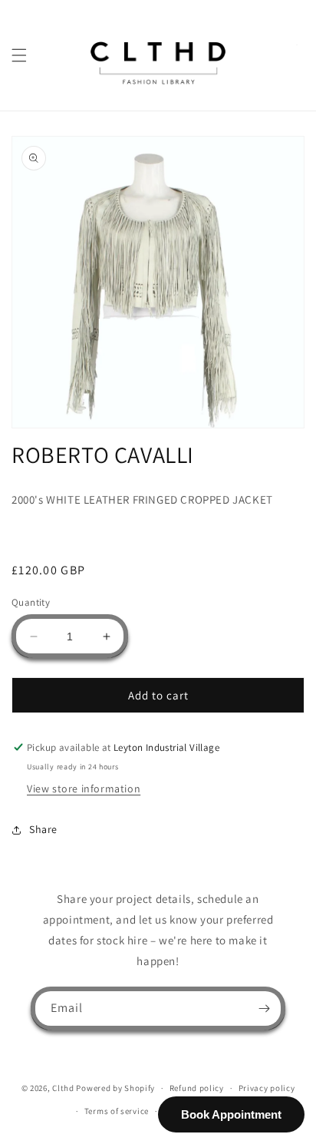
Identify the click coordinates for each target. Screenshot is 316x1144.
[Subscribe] (264, 1008)
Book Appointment (231, 1114)
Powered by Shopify (115, 1088)
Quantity (31, 602)
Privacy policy (267, 1088)
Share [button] (43, 829)
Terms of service (116, 1111)
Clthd (63, 1088)
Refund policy (197, 1088)
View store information (83, 788)
